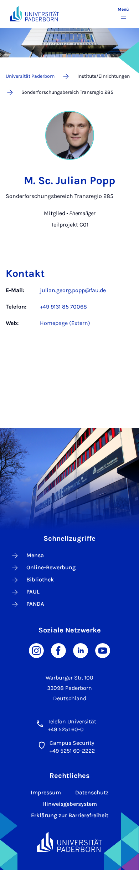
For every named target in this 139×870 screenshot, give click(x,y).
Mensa (35, 555)
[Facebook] (58, 650)
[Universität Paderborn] (69, 842)
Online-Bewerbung (51, 567)
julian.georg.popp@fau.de (73, 290)
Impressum (46, 792)
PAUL (33, 591)
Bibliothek (40, 579)
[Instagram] (36, 650)
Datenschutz (92, 792)
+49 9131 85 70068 (63, 306)
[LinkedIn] (80, 650)
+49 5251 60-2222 (72, 750)
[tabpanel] (69, 310)
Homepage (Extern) (65, 323)
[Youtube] (102, 650)
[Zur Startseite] (34, 13)
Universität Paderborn (30, 76)
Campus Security (72, 742)
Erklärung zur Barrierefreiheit (69, 815)
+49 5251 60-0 (66, 729)
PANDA (35, 603)
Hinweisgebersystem (69, 803)
